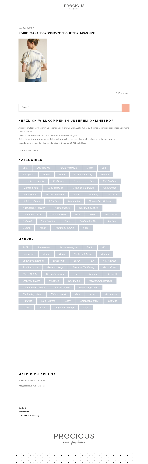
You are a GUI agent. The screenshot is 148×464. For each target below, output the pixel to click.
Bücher (105, 174)
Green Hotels (30, 194)
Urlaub (26, 228)
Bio (104, 168)
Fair (92, 181)
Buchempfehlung (83, 174)
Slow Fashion (48, 221)
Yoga (85, 228)
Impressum (23, 412)
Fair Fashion (109, 181)
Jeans (76, 194)
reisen (92, 214)
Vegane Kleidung (64, 228)
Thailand (112, 221)
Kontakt (22, 408)
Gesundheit (109, 188)
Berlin (90, 168)
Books (46, 174)
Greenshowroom (55, 194)
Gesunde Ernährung (83, 188)
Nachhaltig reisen (32, 214)
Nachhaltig (74, 201)
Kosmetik (112, 194)
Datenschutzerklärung (28, 415)
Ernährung (58, 181)
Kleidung (93, 194)
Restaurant (111, 214)
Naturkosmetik (58, 214)
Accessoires (43, 168)
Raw (77, 214)
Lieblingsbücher (31, 201)
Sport (67, 221)
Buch (62, 174)
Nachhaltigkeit (62, 208)
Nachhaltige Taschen (34, 208)
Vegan (42, 228)
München (54, 201)
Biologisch (28, 174)
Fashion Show (30, 188)
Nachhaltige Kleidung (100, 201)
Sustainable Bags (89, 221)
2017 (25, 168)
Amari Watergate (68, 168)
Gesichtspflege (55, 188)
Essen (77, 181)
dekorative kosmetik (33, 181)
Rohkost (27, 221)
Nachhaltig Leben (88, 208)
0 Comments (123, 93)
